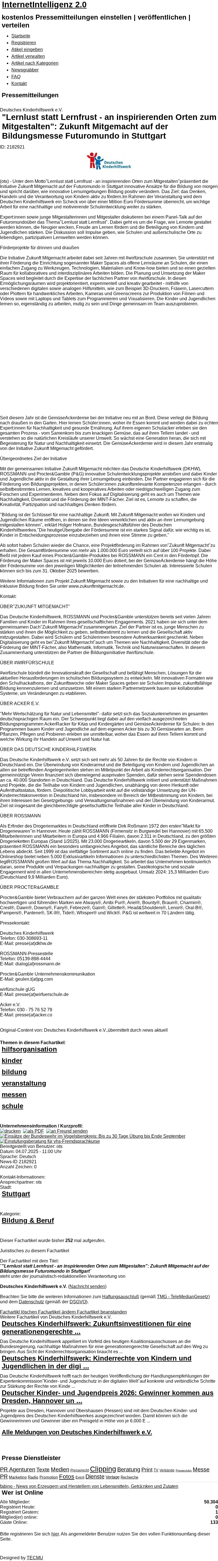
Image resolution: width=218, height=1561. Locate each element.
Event (80, 1477)
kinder (12, 1060)
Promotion (48, 1477)
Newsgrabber (25, 69)
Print (146, 1470)
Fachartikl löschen (19, 1312)
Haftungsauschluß (120, 1296)
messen (14, 1094)
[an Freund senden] (67, 1131)
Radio (33, 1477)
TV (156, 1470)
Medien (60, 1469)
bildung (14, 1072)
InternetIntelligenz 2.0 (44, 4)
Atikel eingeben (27, 49)
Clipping (103, 1469)
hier (55, 1534)
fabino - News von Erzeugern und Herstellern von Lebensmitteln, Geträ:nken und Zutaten (89, 1486)
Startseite (20, 35)
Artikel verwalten (28, 56)
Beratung (128, 1469)
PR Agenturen (17, 1469)
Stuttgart (16, 1194)
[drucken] (10, 1131)
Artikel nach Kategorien (34, 63)
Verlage (113, 1477)
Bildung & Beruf (28, 1220)
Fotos (66, 1476)
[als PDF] (33, 1131)
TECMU (35, 1557)
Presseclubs (184, 1470)
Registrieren (23, 42)
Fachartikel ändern (57, 1312)
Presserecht (79, 1470)
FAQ (15, 76)
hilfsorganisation (29, 1049)
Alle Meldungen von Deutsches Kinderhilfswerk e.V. (77, 1432)
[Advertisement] (85, 361)
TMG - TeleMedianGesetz (182, 1296)
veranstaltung (24, 1083)
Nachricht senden (87, 1286)
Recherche (129, 1477)
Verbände (167, 1470)
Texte (43, 1470)
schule (12, 1106)
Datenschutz (31, 1301)
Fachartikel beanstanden (102, 1312)
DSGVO (78, 1301)
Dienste (94, 1476)
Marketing (18, 1477)
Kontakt (19, 83)
